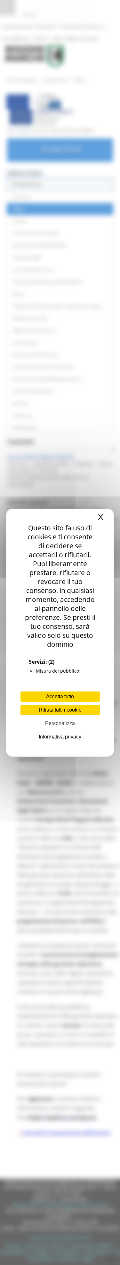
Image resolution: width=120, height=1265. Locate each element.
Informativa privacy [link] (60, 736)
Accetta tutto (60, 696)
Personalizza (60, 723)
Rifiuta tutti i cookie (60, 710)
